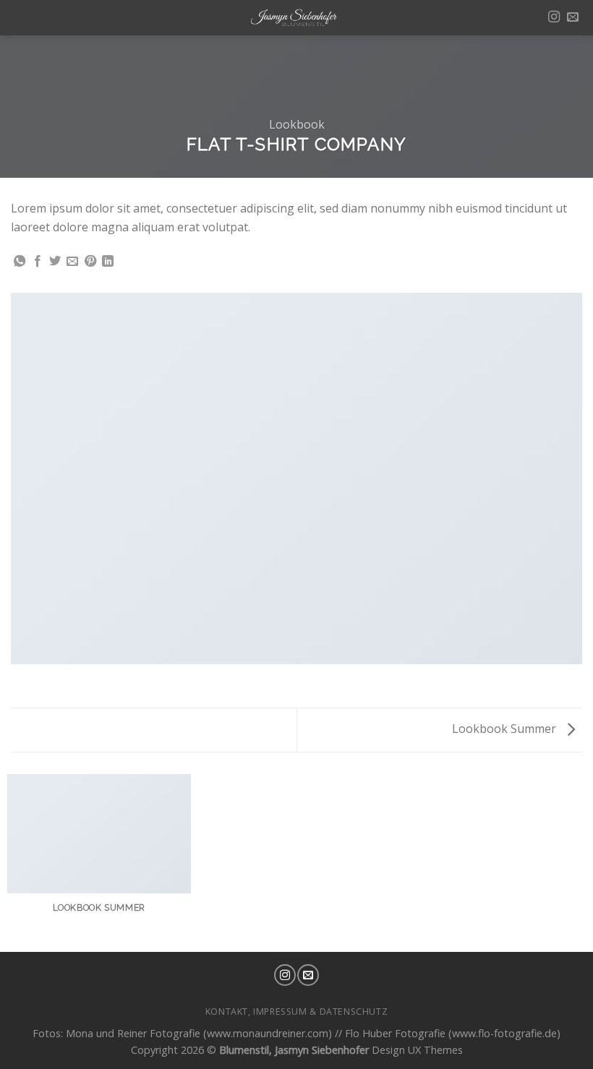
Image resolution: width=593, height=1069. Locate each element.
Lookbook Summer (505, 729)
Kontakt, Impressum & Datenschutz (296, 1011)
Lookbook (297, 124)
